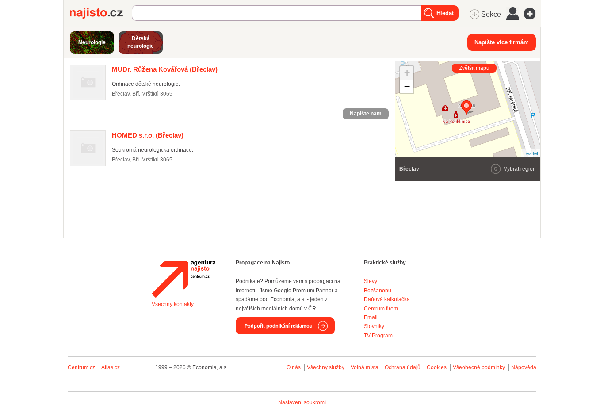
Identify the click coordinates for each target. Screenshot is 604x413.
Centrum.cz (81, 367)
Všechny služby (326, 367)
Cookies (437, 367)
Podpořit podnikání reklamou (279, 326)
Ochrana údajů (403, 367)
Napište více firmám (501, 42)
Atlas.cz (110, 367)
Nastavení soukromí (302, 402)
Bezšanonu (377, 290)
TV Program (378, 336)
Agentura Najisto (183, 279)
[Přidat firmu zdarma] (532, 13)
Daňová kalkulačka (387, 299)
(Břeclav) (165, 69)
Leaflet (531, 153)
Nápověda (523, 367)
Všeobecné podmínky (479, 367)
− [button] (407, 86)
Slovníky (374, 326)
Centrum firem (381, 309)
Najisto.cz (101, 13)
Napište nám (366, 114)
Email (371, 317)
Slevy (370, 281)
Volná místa (364, 367)
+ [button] (407, 72)
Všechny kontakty (173, 304)
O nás (294, 367)
